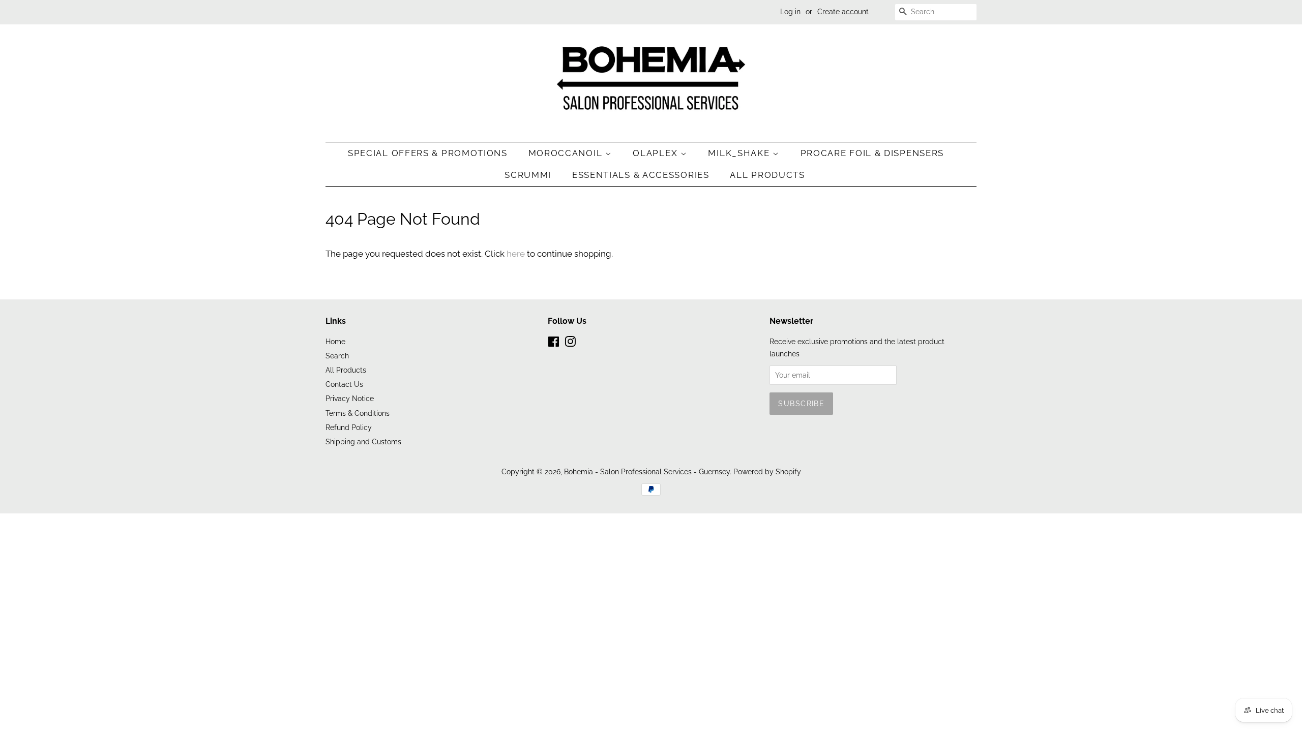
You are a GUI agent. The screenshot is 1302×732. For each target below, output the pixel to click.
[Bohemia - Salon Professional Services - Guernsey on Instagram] (570, 343)
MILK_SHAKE (740, 153)
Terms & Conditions (358, 413)
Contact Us (344, 384)
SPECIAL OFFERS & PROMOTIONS (428, 153)
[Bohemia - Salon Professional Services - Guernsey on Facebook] (553, 343)
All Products (767, 175)
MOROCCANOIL (566, 153)
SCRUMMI (528, 175)
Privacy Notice (350, 398)
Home (335, 341)
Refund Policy (349, 427)
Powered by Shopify (767, 471)
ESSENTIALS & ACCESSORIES (640, 175)
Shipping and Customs (363, 441)
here (516, 254)
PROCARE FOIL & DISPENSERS (872, 153)
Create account (843, 12)
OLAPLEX (656, 153)
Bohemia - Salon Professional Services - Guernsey (647, 471)
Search (337, 355)
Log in (790, 12)
